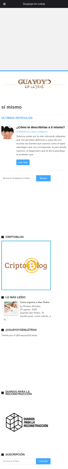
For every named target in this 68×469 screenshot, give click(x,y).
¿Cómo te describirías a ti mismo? (40, 127)
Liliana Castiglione (39, 132)
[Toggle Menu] (4, 4)
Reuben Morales (31, 306)
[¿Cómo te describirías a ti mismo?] (7, 132)
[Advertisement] (34, 35)
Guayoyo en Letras (34, 3)
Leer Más (23, 162)
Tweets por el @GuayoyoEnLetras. (19, 335)
